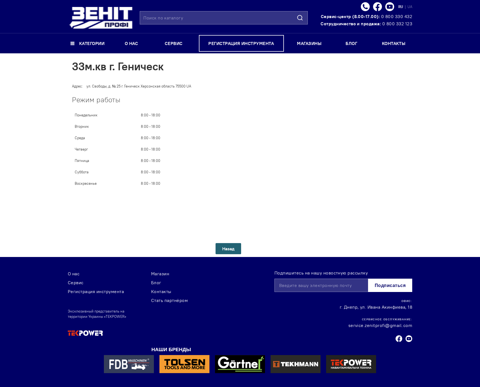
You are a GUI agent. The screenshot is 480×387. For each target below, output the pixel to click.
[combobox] (224, 17)
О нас (73, 273)
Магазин (160, 273)
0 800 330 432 (396, 16)
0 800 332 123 (397, 23)
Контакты (161, 291)
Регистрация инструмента (96, 291)
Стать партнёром (169, 300)
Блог (156, 282)
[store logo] (101, 18)
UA (410, 6)
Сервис (76, 282)
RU (401, 6)
